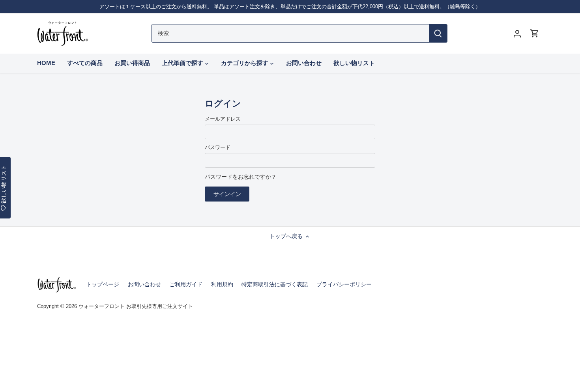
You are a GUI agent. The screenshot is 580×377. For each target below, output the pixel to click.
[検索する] (438, 33)
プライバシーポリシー (344, 284)
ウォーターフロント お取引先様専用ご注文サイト (136, 306)
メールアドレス (223, 119)
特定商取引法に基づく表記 (274, 284)
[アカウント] (517, 33)
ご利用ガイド (185, 284)
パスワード (217, 147)
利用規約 (222, 284)
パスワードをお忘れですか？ (241, 177)
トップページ (102, 284)
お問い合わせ (144, 284)
